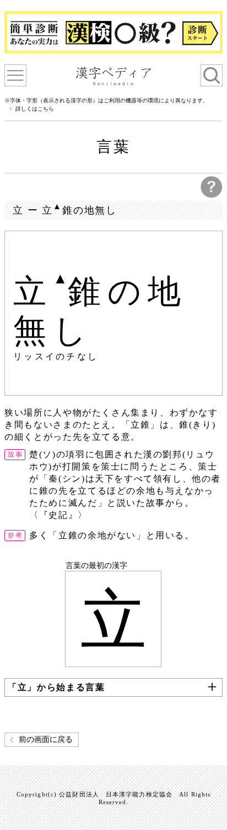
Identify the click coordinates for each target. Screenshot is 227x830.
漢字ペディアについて (15, 75)
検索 (212, 75)
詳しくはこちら (34, 109)
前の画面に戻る (46, 739)
